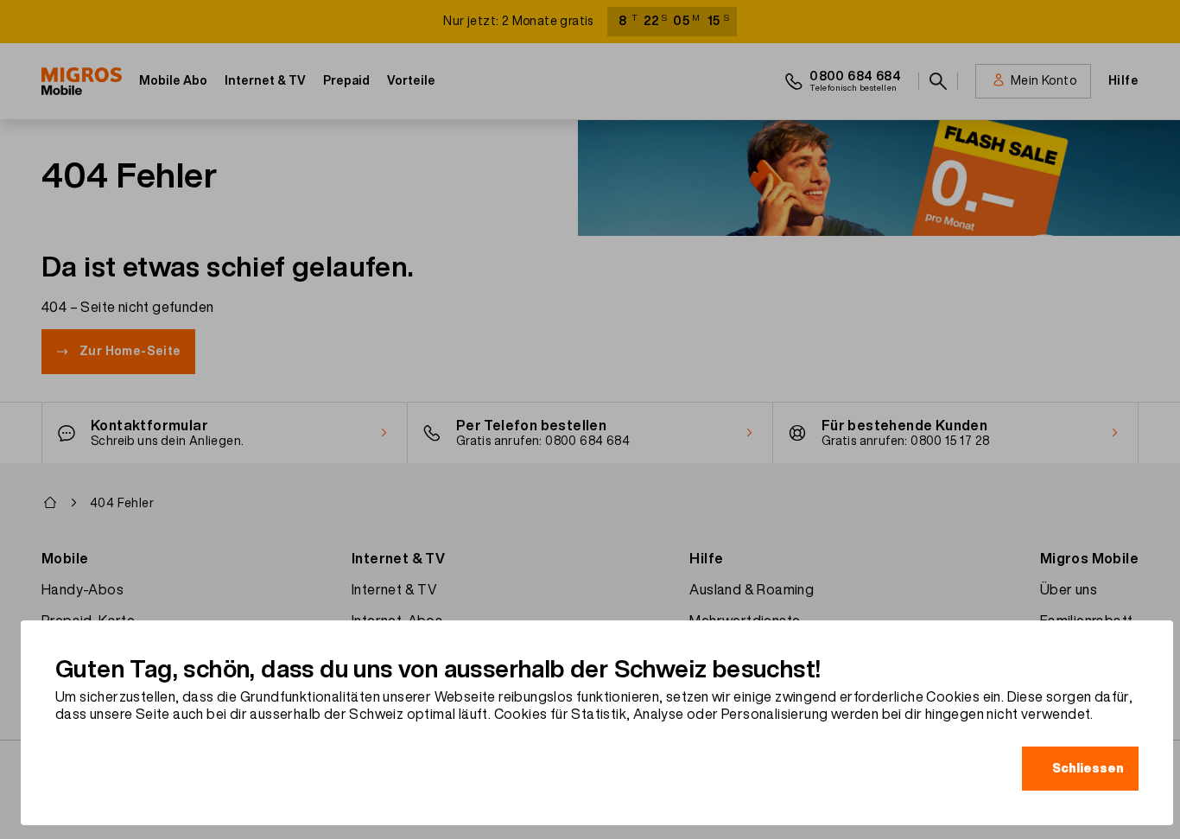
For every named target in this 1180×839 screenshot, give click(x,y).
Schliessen (1088, 768)
